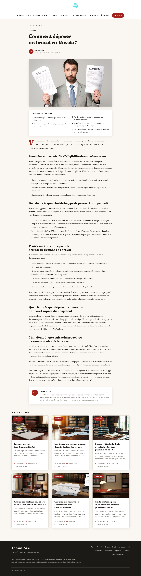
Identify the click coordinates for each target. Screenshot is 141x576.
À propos (105, 15)
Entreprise (94, 15)
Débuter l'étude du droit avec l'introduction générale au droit (107, 447)
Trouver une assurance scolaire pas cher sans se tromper (66, 504)
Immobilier (81, 15)
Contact (118, 15)
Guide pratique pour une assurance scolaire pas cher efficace (107, 504)
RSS (128, 554)
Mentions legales (118, 554)
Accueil (20, 15)
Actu (28, 15)
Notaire (46, 15)
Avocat (36, 15)
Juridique (64, 15)
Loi (72, 15)
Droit (54, 15)
